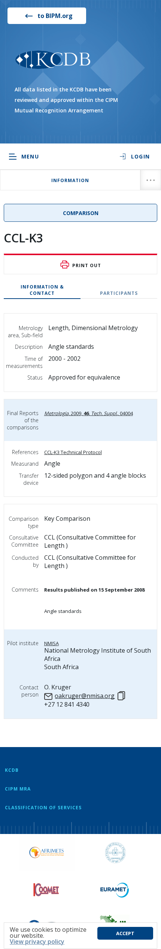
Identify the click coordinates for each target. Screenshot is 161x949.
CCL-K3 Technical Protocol (73, 452)
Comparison (80, 213)
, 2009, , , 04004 (88, 413)
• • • (150, 180)
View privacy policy (37, 941)
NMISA (51, 643)
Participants (119, 293)
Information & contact (42, 290)
